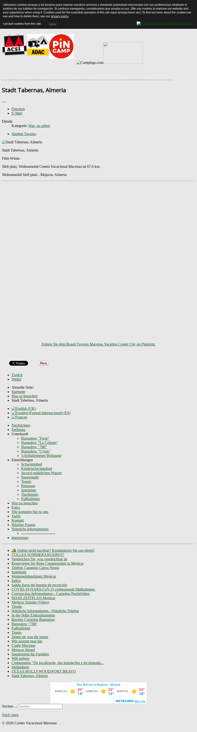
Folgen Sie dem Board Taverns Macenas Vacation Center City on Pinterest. (98, 344)
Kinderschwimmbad (36, 468)
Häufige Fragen (23, 525)
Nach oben (10, 715)
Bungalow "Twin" (35, 438)
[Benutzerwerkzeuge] (4, 102)
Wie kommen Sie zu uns (30, 512)
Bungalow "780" (34, 447)
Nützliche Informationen (30, 529)
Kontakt (18, 520)
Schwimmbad (31, 464)
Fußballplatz (30, 499)
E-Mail (17, 113)
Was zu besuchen (25, 503)
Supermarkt (30, 477)
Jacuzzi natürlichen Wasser (41, 473)
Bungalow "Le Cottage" (39, 443)
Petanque (28, 486)
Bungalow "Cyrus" (35, 451)
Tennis (26, 481)
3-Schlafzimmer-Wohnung (41, 456)
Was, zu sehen (39, 126)
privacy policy (59, 16)
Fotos (16, 507)
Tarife (16, 516)
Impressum (20, 538)
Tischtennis (29, 494)
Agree (52, 23)
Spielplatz (28, 490)
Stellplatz (18, 430)
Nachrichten (21, 425)
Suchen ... (9, 706)
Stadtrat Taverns (24, 134)
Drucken (18, 109)
